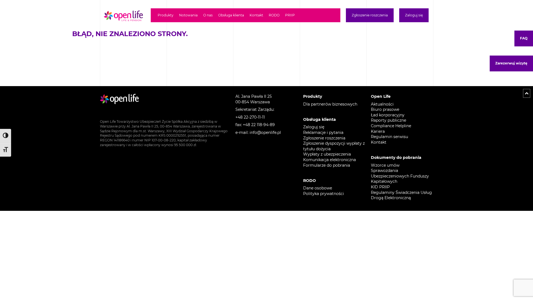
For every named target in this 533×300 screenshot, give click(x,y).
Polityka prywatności (323, 193)
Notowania (188, 15)
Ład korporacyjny (388, 115)
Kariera (378, 131)
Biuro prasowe (385, 109)
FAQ (523, 38)
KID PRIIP (380, 186)
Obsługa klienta (231, 15)
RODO (274, 15)
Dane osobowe (317, 188)
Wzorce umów (385, 165)
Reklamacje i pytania (323, 132)
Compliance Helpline (391, 125)
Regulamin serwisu (389, 136)
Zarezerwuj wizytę (511, 63)
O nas (208, 15)
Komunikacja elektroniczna (329, 159)
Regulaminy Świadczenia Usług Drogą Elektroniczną (401, 195)
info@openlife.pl (265, 132)
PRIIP (290, 15)
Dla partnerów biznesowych (330, 104)
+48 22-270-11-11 (250, 117)
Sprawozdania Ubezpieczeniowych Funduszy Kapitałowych (400, 176)
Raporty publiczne (388, 120)
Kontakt (256, 15)
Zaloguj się (414, 15)
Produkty (166, 15)
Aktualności (382, 104)
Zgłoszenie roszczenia (370, 15)
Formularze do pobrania (326, 165)
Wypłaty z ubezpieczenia (327, 154)
